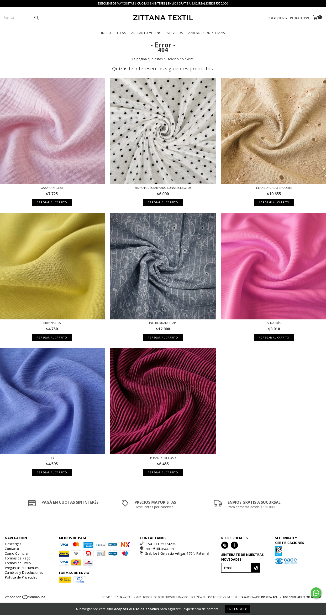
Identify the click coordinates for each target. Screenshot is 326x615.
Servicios (175, 33)
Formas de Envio (18, 563)
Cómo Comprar (17, 553)
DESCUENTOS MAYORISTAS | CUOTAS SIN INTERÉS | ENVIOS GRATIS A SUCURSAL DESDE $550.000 (163, 3)
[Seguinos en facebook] (234, 545)
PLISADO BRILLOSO (163, 458)
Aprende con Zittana (206, 33)
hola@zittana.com (160, 548)
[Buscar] (36, 17)
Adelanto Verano (146, 33)
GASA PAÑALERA (52, 188)
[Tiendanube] (26, 598)
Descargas (13, 544)
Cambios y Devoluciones (24, 572)
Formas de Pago (18, 558)
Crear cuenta (278, 18)
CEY (51, 458)
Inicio (106, 33)
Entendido (237, 609)
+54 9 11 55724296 (161, 544)
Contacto (12, 548)
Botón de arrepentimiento (302, 597)
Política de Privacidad (21, 577)
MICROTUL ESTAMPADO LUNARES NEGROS (163, 188)
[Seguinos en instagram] (224, 545)
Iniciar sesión (299, 18)
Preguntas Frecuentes (22, 567)
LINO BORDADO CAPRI (163, 323)
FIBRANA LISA (52, 323)
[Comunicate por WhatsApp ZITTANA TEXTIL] (316, 592)
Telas (121, 33)
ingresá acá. (269, 597)
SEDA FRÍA (274, 323)
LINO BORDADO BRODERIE (274, 188)
